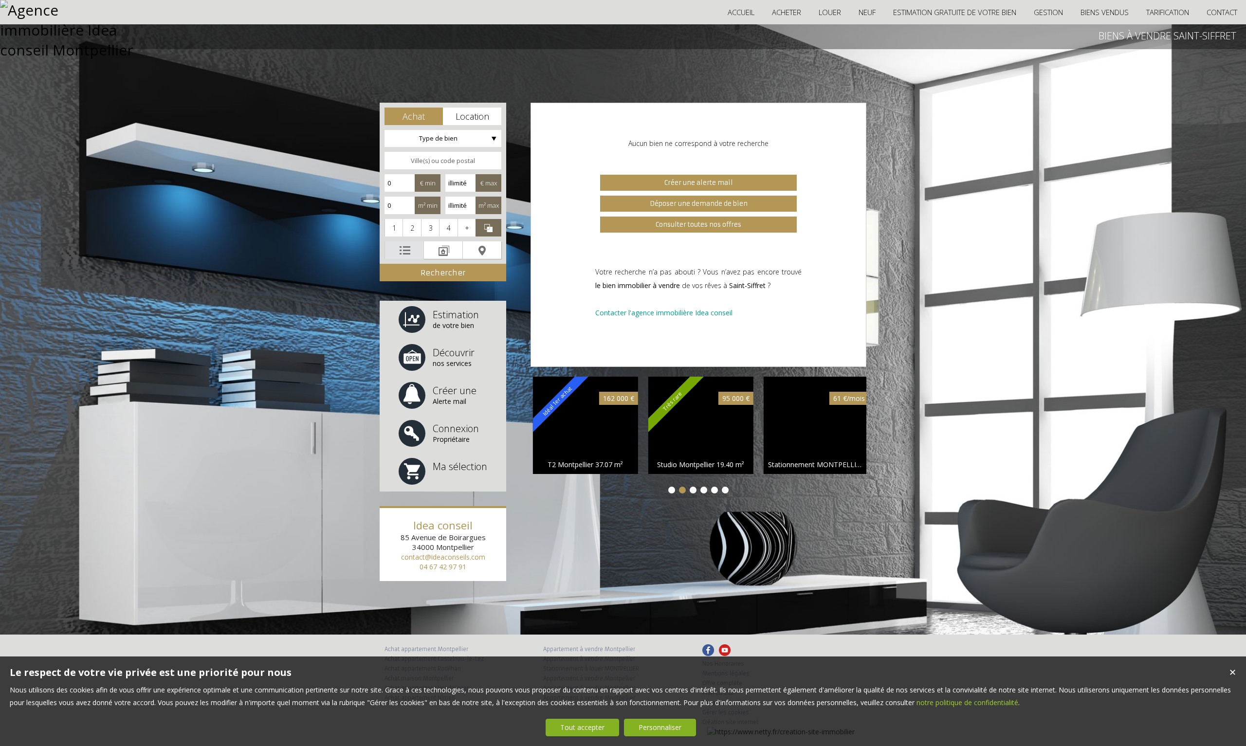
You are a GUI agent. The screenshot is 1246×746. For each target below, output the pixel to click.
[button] (414, 116)
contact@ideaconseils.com (443, 557)
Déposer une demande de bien (699, 204)
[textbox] (443, 160)
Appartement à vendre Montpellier (589, 649)
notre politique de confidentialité (967, 702)
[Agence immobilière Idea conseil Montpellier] (68, 50)
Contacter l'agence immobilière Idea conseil (664, 312)
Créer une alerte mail (698, 183)
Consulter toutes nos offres (698, 224)
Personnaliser (660, 727)
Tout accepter (582, 727)
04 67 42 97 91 (443, 566)
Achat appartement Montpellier (426, 649)
